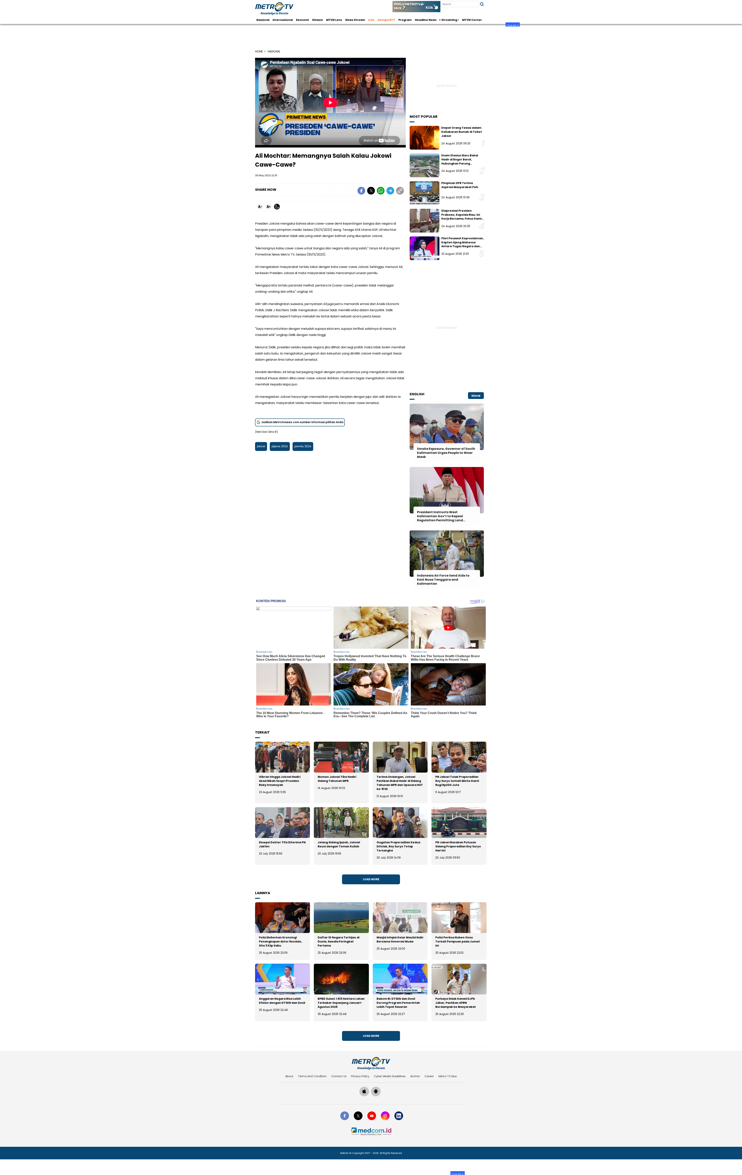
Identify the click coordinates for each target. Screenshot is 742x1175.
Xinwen (317, 20)
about (289, 1076)
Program (405, 20)
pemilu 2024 (302, 446)
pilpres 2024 (280, 446)
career (429, 1076)
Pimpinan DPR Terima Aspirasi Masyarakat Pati (459, 185)
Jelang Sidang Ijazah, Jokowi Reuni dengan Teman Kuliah (339, 844)
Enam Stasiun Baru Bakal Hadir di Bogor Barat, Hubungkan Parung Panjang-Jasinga (459, 161)
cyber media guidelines (390, 1076)
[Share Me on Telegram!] (390, 191)
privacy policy (360, 1076)
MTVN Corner (472, 20)
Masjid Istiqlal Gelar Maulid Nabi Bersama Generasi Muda (400, 939)
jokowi (261, 446)
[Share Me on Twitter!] (371, 191)
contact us (338, 1076)
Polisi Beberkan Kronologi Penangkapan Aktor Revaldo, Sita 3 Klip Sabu (280, 941)
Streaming (449, 20)
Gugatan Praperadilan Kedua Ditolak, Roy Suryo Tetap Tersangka (398, 846)
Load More (371, 879)
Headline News (426, 20)
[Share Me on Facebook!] (361, 191)
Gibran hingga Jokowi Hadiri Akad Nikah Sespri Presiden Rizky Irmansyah (279, 781)
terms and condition (312, 1076)
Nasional (262, 20)
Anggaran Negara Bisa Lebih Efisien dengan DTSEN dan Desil (282, 1001)
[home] (371, 1063)
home (259, 51)
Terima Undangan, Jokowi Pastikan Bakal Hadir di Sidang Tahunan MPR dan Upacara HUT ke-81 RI (400, 783)
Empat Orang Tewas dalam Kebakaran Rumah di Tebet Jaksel (461, 132)
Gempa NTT (386, 20)
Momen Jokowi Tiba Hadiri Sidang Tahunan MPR (337, 779)
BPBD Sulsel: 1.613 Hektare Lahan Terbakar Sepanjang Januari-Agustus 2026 (341, 1003)
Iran (371, 20)
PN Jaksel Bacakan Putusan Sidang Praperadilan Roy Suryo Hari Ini (458, 846)
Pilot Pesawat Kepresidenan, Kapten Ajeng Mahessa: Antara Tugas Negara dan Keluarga (462, 244)
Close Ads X (513, 25)
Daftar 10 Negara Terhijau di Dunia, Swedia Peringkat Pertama (338, 941)
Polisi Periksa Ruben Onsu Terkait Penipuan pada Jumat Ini (457, 941)
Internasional (283, 20)
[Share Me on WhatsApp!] (381, 191)
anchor (415, 1076)
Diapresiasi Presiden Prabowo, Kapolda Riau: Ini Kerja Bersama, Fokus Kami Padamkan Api (461, 217)
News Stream (355, 20)
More (475, 395)
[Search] (482, 4)
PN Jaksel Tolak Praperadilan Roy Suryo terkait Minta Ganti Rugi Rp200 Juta (457, 781)
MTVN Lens (334, 20)
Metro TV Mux (447, 1076)
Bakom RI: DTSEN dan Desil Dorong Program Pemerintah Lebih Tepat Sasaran (398, 1003)
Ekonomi (302, 20)
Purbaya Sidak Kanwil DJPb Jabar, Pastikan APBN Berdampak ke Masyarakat (455, 1003)
